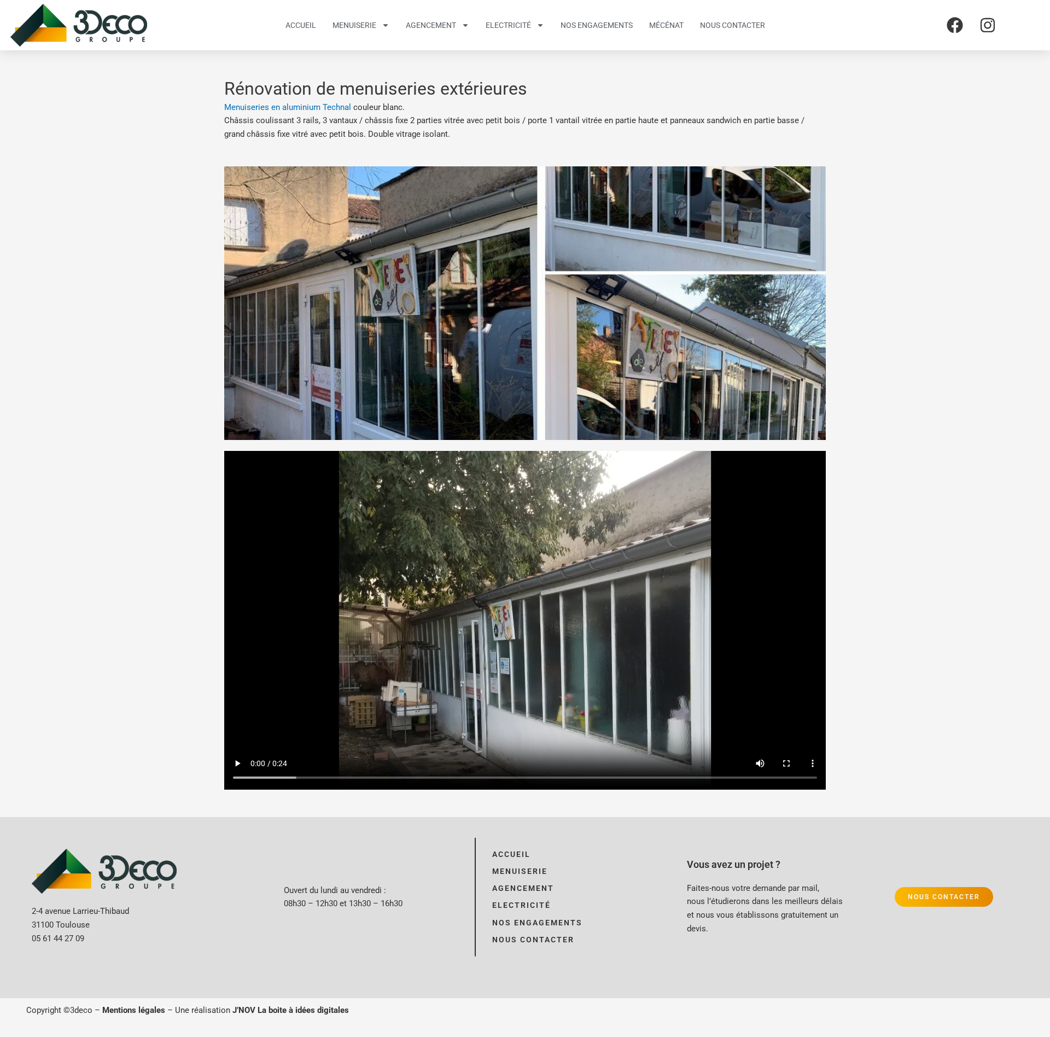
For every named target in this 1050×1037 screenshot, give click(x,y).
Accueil (300, 25)
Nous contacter (732, 25)
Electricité (508, 25)
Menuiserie (354, 25)
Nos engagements (597, 25)
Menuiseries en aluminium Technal (287, 107)
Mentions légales (133, 1010)
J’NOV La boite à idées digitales (290, 1010)
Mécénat (666, 25)
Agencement (431, 25)
